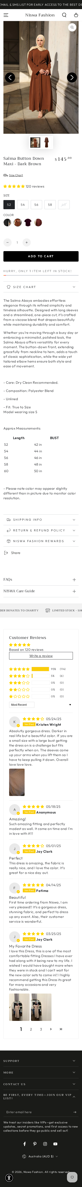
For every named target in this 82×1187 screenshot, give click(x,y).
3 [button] (41, 1029)
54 (23, 205)
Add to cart (41, 256)
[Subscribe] (76, 1112)
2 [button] (31, 1029)
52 (9, 205)
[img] (34, 719)
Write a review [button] (41, 656)
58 (50, 205)
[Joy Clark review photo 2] (41, 1007)
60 (64, 205)
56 (36, 205)
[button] (64, 15)
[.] (10, 77)
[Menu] (6, 15)
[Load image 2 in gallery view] (47, 142)
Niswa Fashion (33, 1172)
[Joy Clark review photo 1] (19, 1007)
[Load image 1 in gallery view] (35, 142)
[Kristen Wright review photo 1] (17, 782)
